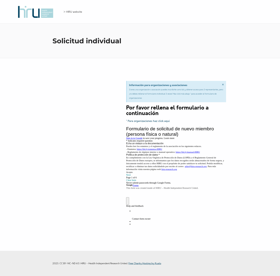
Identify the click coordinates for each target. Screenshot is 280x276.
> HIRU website (72, 12)
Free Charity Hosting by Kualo (144, 263)
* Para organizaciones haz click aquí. (148, 121)
